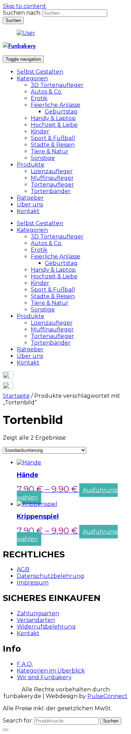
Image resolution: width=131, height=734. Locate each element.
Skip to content (24, 6)
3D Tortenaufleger (57, 85)
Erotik (39, 98)
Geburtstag (61, 111)
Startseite (16, 395)
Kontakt (28, 211)
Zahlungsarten (38, 613)
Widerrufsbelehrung (46, 626)
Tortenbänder (51, 191)
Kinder (40, 131)
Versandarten (36, 620)
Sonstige (43, 158)
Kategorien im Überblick (51, 670)
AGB (23, 569)
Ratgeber (30, 197)
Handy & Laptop (53, 118)
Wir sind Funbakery (44, 677)
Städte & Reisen (53, 144)
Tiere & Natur (49, 151)
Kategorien (32, 78)
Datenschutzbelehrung (50, 576)
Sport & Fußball (53, 138)
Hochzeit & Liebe (54, 125)
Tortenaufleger (52, 184)
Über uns (30, 204)
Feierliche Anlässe (55, 105)
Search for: (18, 720)
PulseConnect (107, 696)
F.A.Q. (25, 664)
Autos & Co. (46, 91)
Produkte (30, 164)
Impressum (33, 582)
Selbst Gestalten (40, 71)
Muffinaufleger (52, 178)
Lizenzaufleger (52, 171)
